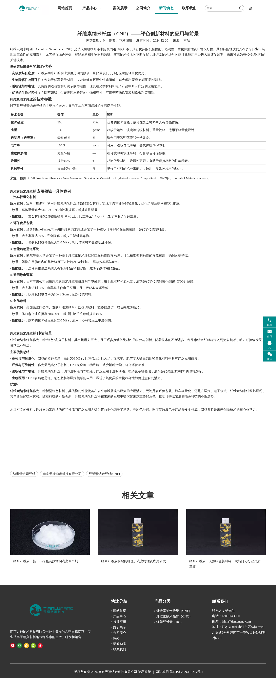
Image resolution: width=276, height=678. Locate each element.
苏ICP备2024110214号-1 (186, 672)
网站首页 (119, 610)
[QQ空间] (26, 645)
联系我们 (119, 649)
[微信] (33, 645)
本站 (186, 40)
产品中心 (119, 616)
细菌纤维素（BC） (169, 622)
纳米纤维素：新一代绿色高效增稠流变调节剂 (45, 561)
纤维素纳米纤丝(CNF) (104, 474)
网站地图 (162, 672)
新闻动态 (119, 644)
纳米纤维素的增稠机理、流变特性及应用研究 (133, 561)
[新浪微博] (40, 645)
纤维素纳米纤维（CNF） (174, 610)
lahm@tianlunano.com (236, 621)
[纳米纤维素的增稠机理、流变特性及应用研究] (138, 532)
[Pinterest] (12, 645)
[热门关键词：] (241, 8)
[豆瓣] (19, 645)
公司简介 (119, 632)
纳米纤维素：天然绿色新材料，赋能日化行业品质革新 (224, 563)
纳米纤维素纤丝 (24, 474)
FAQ (116, 638)
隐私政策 (144, 672)
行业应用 (119, 622)
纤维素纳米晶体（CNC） (174, 616)
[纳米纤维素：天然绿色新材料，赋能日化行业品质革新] (226, 532)
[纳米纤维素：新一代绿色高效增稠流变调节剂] (50, 532)
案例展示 (119, 627)
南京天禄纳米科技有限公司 (62, 474)
